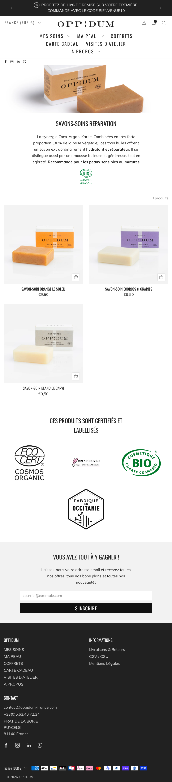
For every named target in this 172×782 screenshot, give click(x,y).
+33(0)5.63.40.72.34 (22, 714)
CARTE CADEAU (62, 43)
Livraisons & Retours (107, 649)
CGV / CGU (98, 656)
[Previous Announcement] (11, 8)
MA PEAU (87, 36)
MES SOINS (51, 36)
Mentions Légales (104, 663)
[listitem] (86, 8)
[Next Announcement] (160, 8)
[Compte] (144, 23)
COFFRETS (122, 36)
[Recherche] (164, 23)
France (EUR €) (19, 22)
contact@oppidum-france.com (30, 707)
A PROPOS (83, 51)
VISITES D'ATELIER (106, 43)
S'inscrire (86, 608)
